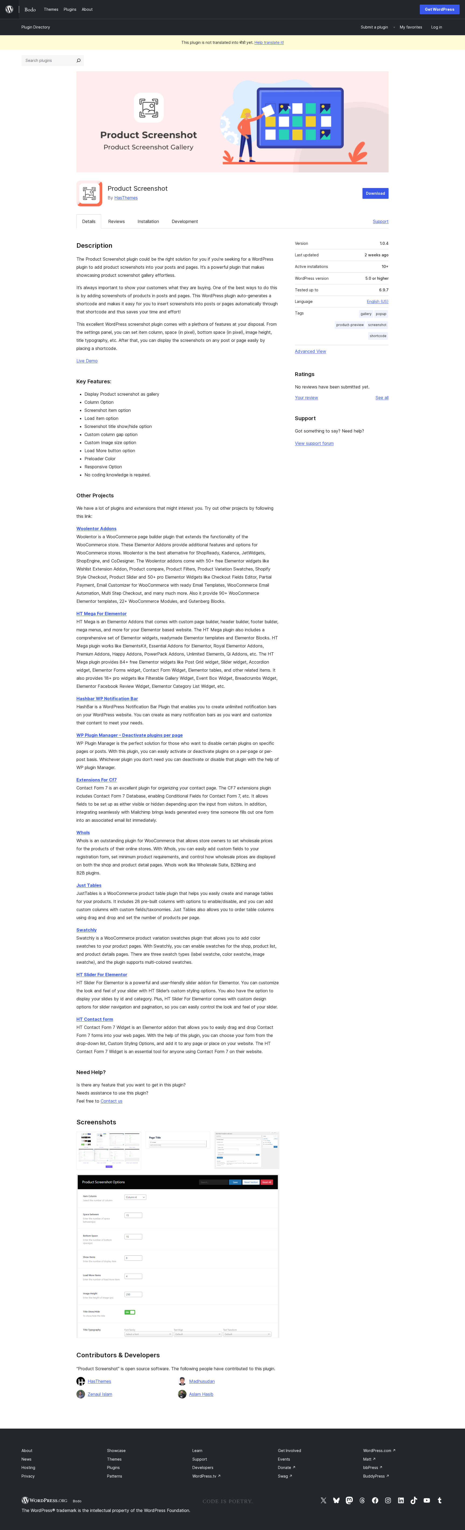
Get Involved (289, 1450)
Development (185, 221)
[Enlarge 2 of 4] (203, 1139)
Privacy (28, 1476)
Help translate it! (269, 42)
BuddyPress (376, 1476)
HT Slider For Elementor (101, 974)
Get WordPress (440, 9)
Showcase (116, 1450)
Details (89, 221)
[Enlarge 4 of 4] (272, 1181)
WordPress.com (379, 1450)
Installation (148, 221)
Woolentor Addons (96, 528)
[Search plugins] (78, 60)
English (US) (378, 301)
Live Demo (87, 360)
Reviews (116, 221)
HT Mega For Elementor (101, 613)
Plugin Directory (36, 27)
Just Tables (88, 885)
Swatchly (86, 930)
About (27, 1450)
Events (284, 1459)
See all (382, 397)
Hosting (28, 1467)
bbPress (373, 1467)
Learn (197, 1450)
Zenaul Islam (100, 1394)
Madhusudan (202, 1381)
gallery (366, 314)
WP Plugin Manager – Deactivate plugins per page (129, 735)
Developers (202, 1467)
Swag (285, 1476)
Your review (306, 397)
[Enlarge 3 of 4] (272, 1139)
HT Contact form (94, 1019)
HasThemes (126, 197)
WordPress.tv (206, 1476)
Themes (114, 1459)
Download (375, 193)
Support (381, 221)
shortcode (378, 336)
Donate (287, 1467)
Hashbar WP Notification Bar (107, 698)
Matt (369, 1459)
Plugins (113, 1467)
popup (381, 314)
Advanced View (310, 351)
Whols (83, 832)
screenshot (377, 325)
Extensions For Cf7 (96, 779)
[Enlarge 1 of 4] (134, 1139)
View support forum (314, 443)
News (26, 1459)
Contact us (111, 1101)
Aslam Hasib (201, 1394)
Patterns (114, 1476)
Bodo (77, 1501)
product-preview (350, 325)
